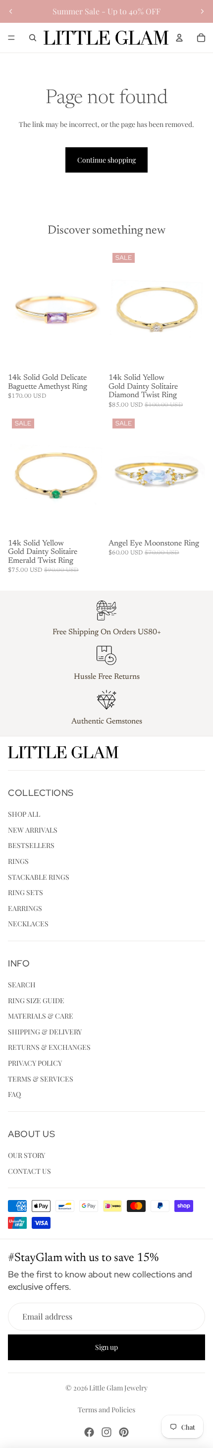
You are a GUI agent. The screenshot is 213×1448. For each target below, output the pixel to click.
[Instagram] (106, 1432)
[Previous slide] (11, 11)
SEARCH (22, 984)
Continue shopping (106, 160)
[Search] (33, 38)
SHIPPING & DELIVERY (45, 1031)
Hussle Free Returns (107, 677)
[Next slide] (202, 11)
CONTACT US (29, 1171)
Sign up (106, 1347)
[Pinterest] (124, 1432)
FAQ (14, 1094)
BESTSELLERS (31, 845)
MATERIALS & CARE (40, 1016)
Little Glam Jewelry (118, 1387)
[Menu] (11, 37)
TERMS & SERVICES (40, 1079)
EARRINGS (25, 908)
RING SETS (25, 892)
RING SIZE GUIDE (36, 1000)
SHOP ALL (24, 814)
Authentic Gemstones (106, 721)
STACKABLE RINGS (38, 877)
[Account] (179, 38)
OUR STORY (26, 1155)
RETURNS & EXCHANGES (49, 1047)
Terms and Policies (106, 1409)
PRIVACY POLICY (35, 1063)
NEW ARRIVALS (32, 830)
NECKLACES (28, 923)
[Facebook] (89, 1432)
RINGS (18, 861)
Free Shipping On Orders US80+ (107, 632)
